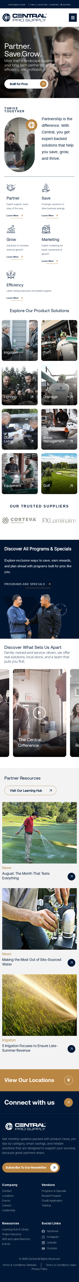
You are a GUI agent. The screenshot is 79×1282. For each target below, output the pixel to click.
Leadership (8, 1210)
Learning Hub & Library (15, 1229)
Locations (8, 1195)
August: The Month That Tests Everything (26, 875)
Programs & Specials (54, 1191)
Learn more (13, 216)
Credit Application (52, 1200)
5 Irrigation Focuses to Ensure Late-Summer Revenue (30, 1048)
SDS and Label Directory (16, 1239)
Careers (6, 1205)
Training (46, 1205)
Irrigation (9, 1040)
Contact (7, 1191)
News (6, 868)
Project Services (11, 1234)
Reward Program (51, 1195)
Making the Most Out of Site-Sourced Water (31, 962)
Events (6, 1200)
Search (66, 4)
